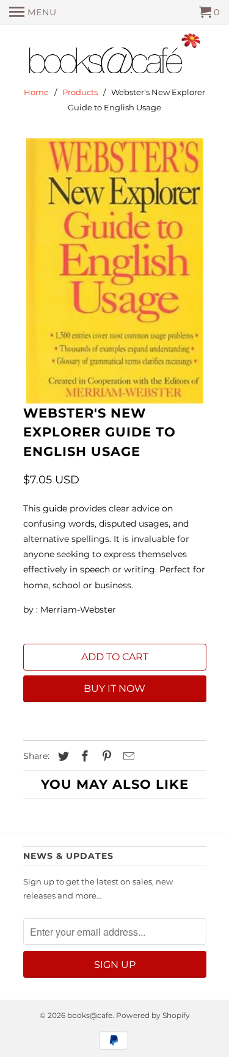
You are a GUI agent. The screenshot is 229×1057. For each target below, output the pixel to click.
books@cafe (89, 1015)
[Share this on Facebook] (83, 756)
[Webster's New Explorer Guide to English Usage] (114, 271)
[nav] (33, 12)
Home (36, 92)
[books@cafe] (114, 56)
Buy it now (114, 688)
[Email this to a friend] (127, 756)
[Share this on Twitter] (61, 756)
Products (80, 92)
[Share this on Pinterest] (105, 756)
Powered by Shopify (153, 1015)
